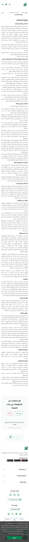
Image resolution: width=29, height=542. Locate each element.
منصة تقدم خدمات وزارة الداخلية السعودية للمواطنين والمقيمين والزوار (14, 454)
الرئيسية (23, 12)
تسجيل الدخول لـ (16, 436)
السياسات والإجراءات (14, 12)
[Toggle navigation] (2, 4)
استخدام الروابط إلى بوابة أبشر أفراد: (19, 106)
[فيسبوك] (13, 514)
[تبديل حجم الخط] (14, 495)
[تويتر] (16, 514)
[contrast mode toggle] (18, 495)
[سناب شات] (9, 514)
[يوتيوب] (20, 514)
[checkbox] (18, 413)
